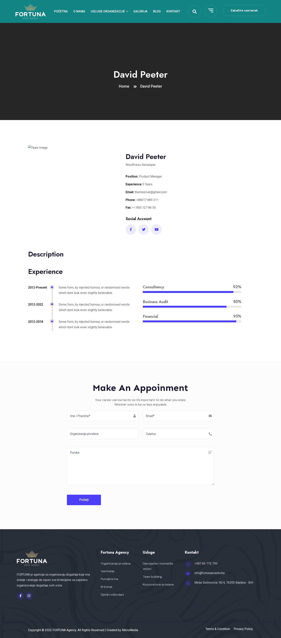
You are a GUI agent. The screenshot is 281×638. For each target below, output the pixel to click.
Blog (157, 11)
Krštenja (106, 587)
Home (125, 86)
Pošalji (84, 500)
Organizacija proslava (116, 563)
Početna (61, 11)
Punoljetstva (109, 579)
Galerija (140, 11)
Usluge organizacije (108, 11)
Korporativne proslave (158, 584)
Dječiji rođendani (112, 595)
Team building (152, 577)
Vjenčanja (107, 571)
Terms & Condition (217, 629)
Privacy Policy (243, 629)
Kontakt (173, 11)
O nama (79, 11)
